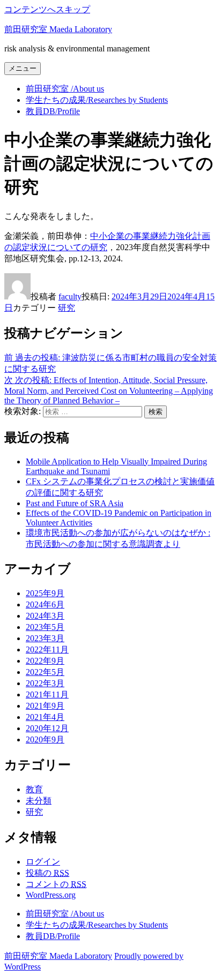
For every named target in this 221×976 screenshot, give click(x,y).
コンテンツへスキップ (47, 9)
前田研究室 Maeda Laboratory (58, 29)
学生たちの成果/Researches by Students (97, 99)
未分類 (38, 800)
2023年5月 (45, 627)
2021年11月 (47, 694)
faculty (70, 296)
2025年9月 (45, 593)
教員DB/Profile (53, 111)
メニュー (22, 68)
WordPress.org (51, 894)
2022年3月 (45, 683)
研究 (66, 307)
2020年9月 (45, 739)
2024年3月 (45, 615)
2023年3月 (45, 638)
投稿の (47, 872)
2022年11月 (47, 649)
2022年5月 (45, 672)
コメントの (56, 884)
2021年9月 (45, 705)
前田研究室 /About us (65, 88)
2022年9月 (45, 660)
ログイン (43, 861)
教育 (34, 789)
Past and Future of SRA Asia (74, 503)
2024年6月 (45, 604)
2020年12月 (47, 728)
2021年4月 (45, 717)
